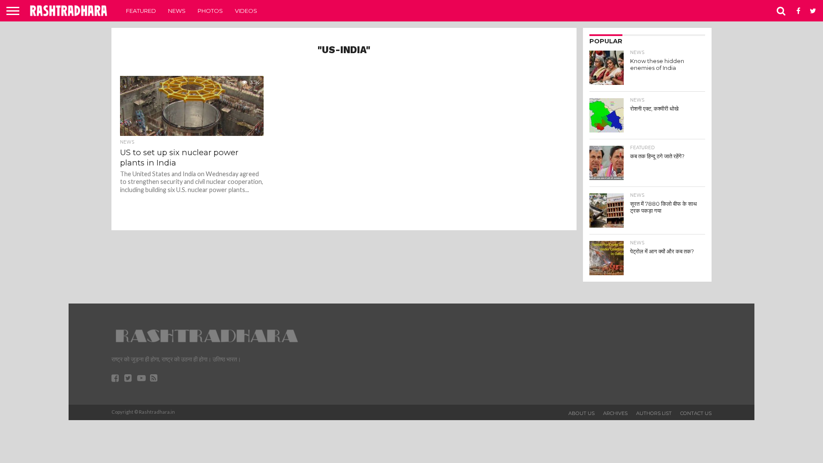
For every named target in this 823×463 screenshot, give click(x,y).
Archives (615, 413)
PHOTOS (210, 10)
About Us (581, 413)
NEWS (177, 10)
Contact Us (696, 413)
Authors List (654, 413)
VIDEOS (246, 10)
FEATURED (141, 10)
